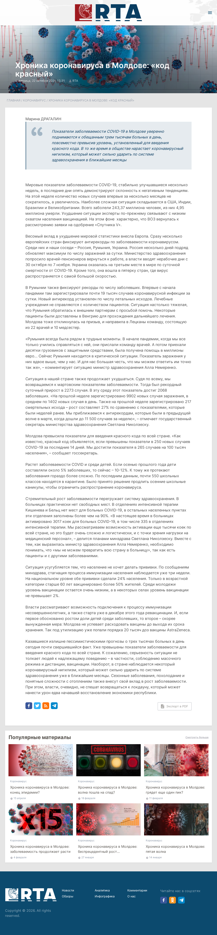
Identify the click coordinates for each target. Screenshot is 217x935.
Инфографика (105, 896)
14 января (155, 857)
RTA (75, 80)
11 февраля (156, 798)
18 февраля (88, 798)
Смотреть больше (197, 737)
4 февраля (20, 857)
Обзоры (67, 896)
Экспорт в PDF (177, 706)
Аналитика (102, 890)
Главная (13, 100)
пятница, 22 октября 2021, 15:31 (42, 80)
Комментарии (137, 890)
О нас (131, 896)
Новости (68, 890)
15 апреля (20, 798)
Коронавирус (34, 100)
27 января (87, 857)
